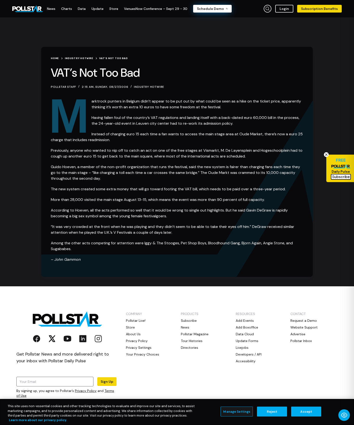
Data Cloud (245, 334)
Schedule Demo (210, 9)
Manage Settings (236, 412)
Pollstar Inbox (301, 341)
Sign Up (107, 381)
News (185, 327)
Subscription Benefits (319, 9)
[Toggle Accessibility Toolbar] (344, 415)
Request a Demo (303, 320)
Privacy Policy (86, 391)
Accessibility (246, 361)
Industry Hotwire (149, 87)
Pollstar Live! (135, 320)
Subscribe (189, 320)
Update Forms (247, 341)
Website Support (304, 327)
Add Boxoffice (247, 327)
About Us (133, 334)
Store (130, 327)
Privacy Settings (138, 347)
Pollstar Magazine (195, 334)
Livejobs (242, 347)
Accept (306, 412)
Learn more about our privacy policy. (38, 420)
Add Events (245, 320)
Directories (189, 347)
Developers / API (249, 354)
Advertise (297, 334)
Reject (272, 412)
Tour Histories (192, 341)
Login (284, 9)
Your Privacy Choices (142, 354)
